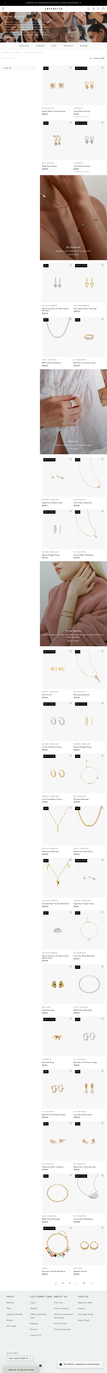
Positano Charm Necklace (53, 1271)
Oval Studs (47, 695)
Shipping (34, 1323)
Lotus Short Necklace (83, 1219)
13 (84, 1283)
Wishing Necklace (82, 695)
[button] (89, 9)
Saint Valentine (49, 360)
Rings (54, 46)
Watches (84, 46)
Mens (9, 1308)
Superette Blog (85, 1302)
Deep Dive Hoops (49, 166)
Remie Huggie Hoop (51, 555)
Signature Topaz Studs (52, 503)
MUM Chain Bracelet (83, 1010)
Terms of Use (60, 1323)
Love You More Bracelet (84, 956)
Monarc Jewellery (50, 499)
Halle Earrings (48, 1010)
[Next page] (91, 1283)
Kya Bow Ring (48, 1062)
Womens (10, 1302)
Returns (33, 1329)
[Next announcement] (102, 3)
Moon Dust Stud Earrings (85, 1167)
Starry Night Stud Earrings (54, 111)
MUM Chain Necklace (51, 363)
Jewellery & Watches (33, 52)
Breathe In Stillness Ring (85, 363)
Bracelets (68, 46)
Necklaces (24, 46)
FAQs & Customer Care (38, 1315)
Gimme (45, 1268)
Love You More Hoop (83, 1114)
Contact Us (35, 1335)
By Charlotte (48, 108)
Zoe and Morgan (50, 305)
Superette (78, 108)
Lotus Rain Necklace (83, 503)
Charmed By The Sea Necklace (55, 903)
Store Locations (61, 1308)
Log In (33, 1302)
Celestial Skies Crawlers (53, 1167)
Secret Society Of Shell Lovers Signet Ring (55, 957)
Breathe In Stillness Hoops (85, 1062)
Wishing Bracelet (81, 799)
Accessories (16, 52)
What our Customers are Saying (63, 1315)
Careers (81, 1308)
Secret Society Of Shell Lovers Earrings (55, 309)
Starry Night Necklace (84, 555)
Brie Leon (46, 1007)
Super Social (83, 1320)
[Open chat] (99, 1365)
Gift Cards (11, 1326)
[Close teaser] (40, 1365)
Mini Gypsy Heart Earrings (85, 308)
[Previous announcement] (5, 3)
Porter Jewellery (50, 691)
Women (5, 52)
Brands (10, 1320)
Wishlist (33, 1308)
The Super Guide (85, 1314)
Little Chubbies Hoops (52, 747)
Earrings (40, 46)
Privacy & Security (62, 1329)
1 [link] (55, 1283)
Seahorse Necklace (50, 851)
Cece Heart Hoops (82, 111)
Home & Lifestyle (15, 1314)
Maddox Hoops (80, 1271)
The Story (58, 1302)
